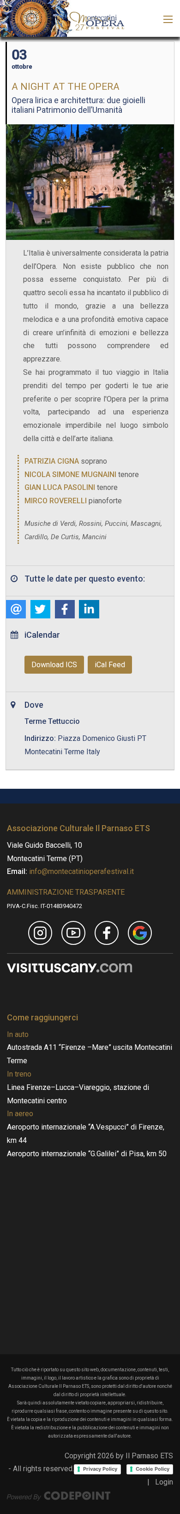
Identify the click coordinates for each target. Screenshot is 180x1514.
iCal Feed (110, 664)
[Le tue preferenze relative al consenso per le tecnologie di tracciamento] (9, 1135)
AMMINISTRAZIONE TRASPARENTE (66, 892)
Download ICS (54, 664)
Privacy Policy (100, 1469)
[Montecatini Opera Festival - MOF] (62, 18)
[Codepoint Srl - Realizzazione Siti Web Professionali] (58, 1495)
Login (164, 1482)
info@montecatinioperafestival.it (80, 871)
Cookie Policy (152, 1469)
